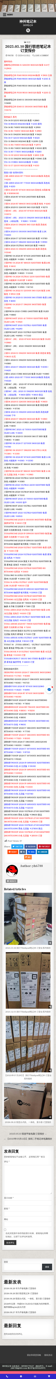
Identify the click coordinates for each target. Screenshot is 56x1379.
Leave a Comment (42, 55)
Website (12, 881)
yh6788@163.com (19, 1368)
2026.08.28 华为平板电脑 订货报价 (20, 1288)
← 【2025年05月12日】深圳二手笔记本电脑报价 (28, 1139)
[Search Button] (28, 30)
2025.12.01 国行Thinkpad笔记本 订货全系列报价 (28, 1012)
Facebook (31, 846)
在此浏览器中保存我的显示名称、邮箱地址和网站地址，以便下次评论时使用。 (27, 1235)
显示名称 (9, 1198)
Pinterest (46, 846)
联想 (28, 42)
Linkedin (43, 851)
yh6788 (11, 55)
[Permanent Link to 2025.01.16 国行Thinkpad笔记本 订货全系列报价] (28, 919)
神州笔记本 (28, 21)
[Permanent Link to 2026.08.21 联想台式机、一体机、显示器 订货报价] (28, 1101)
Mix (29, 857)
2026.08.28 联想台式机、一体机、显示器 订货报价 (27, 1298)
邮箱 (7, 1208)
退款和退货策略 (34, 1355)
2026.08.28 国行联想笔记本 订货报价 (21, 1293)
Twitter (18, 846)
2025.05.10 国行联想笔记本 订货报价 (28, 48)
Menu (10, 14)
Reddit (14, 851)
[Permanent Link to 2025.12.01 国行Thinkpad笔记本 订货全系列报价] (28, 980)
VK (24, 851)
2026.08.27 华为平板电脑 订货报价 (20, 1312)
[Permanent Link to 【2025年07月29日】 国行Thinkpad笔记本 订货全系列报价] (28, 1044)
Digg (33, 851)
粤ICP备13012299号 (37, 1368)
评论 (7, 1161)
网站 (6, 1219)
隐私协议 (48, 1355)
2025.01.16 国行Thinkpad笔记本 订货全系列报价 (28, 948)
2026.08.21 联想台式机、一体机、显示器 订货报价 (28, 1122)
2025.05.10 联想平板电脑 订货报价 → (28, 1134)
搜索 (6, 1262)
